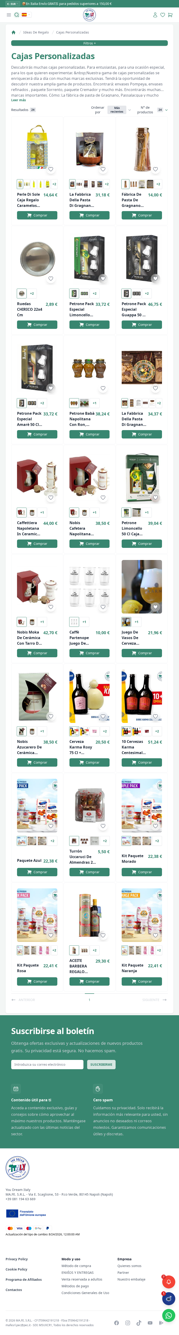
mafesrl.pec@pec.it (18, 1325)
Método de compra (76, 1266)
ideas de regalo (36, 32)
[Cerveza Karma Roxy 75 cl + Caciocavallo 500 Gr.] (89, 696)
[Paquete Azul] (37, 805)
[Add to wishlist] (50, 169)
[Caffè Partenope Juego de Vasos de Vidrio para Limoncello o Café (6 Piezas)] (89, 587)
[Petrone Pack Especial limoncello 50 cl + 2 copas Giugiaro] (89, 258)
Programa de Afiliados (24, 1279)
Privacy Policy (17, 1259)
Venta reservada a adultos (82, 1279)
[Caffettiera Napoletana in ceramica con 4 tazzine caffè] (37, 477)
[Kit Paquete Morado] (142, 805)
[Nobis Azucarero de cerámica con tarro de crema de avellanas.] (37, 696)
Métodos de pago (75, 1286)
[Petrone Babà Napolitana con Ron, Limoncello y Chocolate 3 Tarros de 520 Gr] (89, 367)
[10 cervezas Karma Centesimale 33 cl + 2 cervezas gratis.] (142, 696)
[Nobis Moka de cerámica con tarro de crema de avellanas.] (37, 587)
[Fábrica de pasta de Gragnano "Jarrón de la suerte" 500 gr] (142, 149)
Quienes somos (129, 1266)
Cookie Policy (16, 1269)
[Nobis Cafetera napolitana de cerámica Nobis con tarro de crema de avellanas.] (89, 477)
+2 (54, 184)
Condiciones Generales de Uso (85, 1293)
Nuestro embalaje (131, 1279)
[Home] (13, 32)
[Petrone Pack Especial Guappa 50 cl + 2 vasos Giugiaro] (142, 258)
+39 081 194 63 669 (20, 1199)
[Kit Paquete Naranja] (142, 915)
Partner (123, 1272)
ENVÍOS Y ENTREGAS (78, 1272)
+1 (94, 403)
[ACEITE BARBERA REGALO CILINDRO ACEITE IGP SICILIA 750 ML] (89, 915)
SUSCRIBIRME (101, 1064)
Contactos (14, 1290)
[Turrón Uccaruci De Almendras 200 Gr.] (89, 805)
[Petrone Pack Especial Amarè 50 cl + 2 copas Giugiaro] (37, 367)
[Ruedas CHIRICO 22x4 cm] (37, 258)
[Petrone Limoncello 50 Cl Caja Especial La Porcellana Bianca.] (142, 477)
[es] (26, 14)
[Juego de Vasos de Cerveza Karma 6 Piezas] (142, 587)
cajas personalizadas (72, 32)
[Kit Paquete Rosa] (37, 915)
